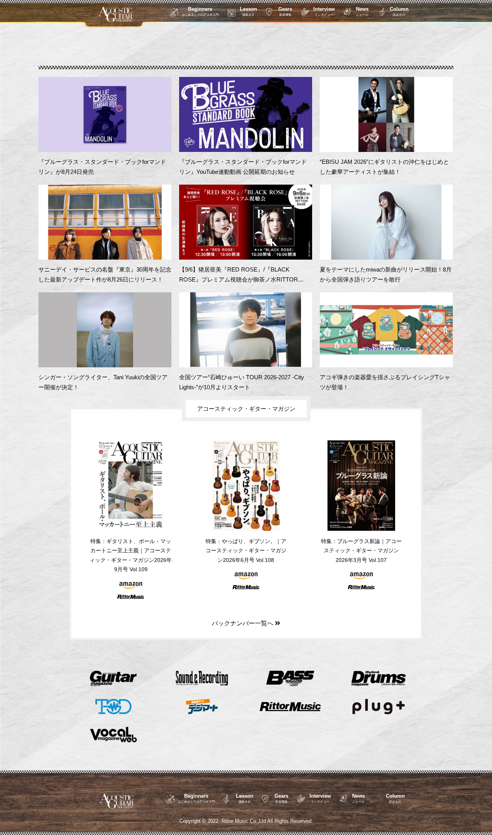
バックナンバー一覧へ (243, 623)
